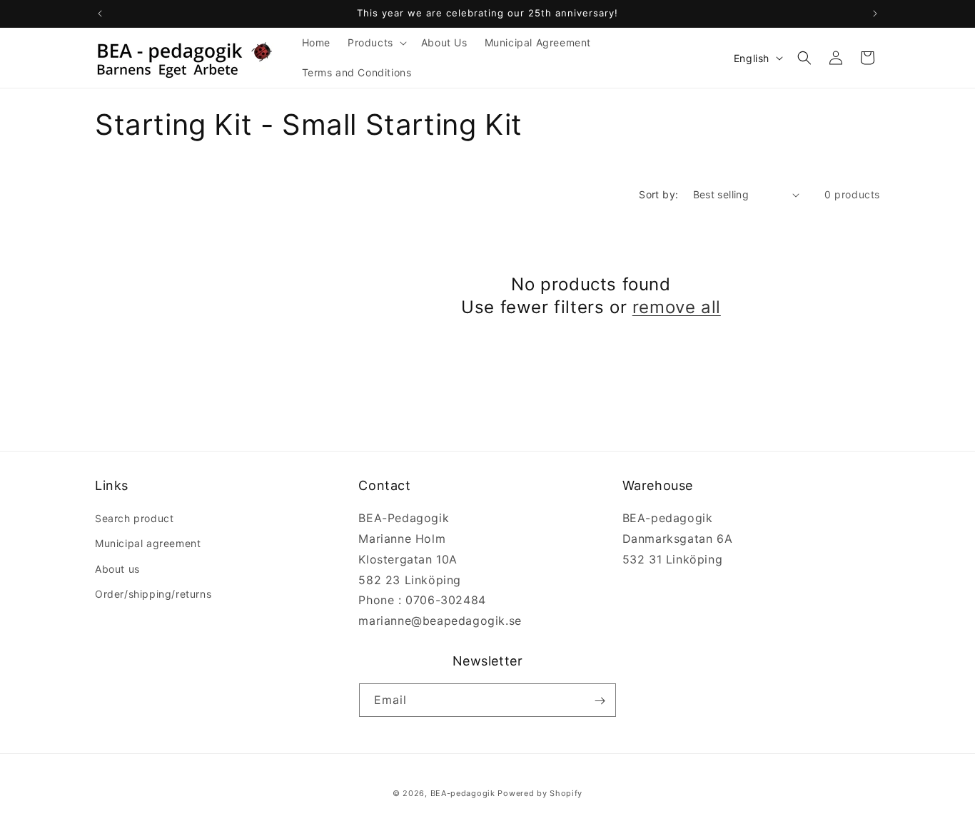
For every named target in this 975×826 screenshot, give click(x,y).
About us (117, 569)
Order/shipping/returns (153, 594)
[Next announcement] (875, 13)
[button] (376, 43)
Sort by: (658, 194)
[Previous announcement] (100, 13)
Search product (134, 518)
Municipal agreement (148, 544)
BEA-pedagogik (462, 793)
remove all (676, 307)
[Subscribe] (599, 701)
